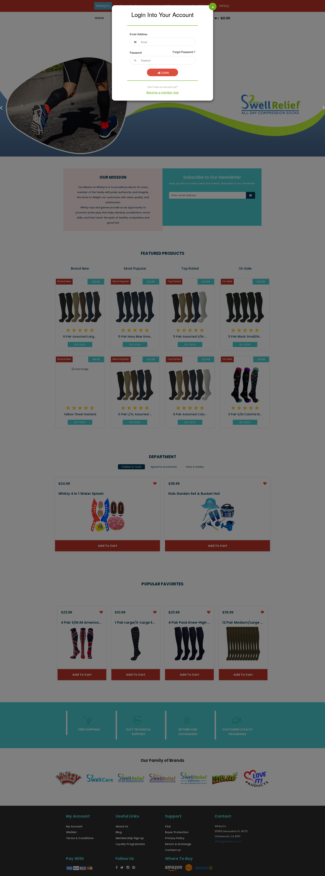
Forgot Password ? (184, 52)
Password (136, 53)
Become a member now (162, 92)
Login (164, 73)
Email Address (138, 34)
